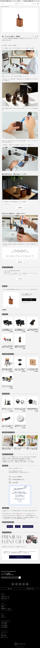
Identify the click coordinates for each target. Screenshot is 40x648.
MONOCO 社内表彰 (4, 623)
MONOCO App (3, 616)
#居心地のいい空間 (18, 461)
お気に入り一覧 (30, 588)
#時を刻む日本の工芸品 (16, 458)
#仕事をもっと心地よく (6, 458)
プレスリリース (3, 632)
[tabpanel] (20, 20)
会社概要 (2, 606)
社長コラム (2, 634)
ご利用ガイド (3, 594)
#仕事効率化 (4, 461)
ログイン (10, 588)
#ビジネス (17, 456)
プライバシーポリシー (4, 599)
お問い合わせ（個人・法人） (5, 596)
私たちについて (3, 605)
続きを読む (20, 207)
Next (36, 21)
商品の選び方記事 (3, 635)
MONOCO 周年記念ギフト (5, 622)
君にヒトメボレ (23, 513)
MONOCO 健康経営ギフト (5, 627)
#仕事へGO (25, 461)
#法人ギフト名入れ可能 (31, 456)
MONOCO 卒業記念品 (4, 625)
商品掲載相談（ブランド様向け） (6, 608)
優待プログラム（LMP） (4, 637)
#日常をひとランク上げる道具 (8, 460)
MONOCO (2, 615)
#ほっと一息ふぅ (11, 461)
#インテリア (4, 456)
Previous (4, 21)
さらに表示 (20, 278)
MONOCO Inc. (18, 646)
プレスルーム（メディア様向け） (6, 609)
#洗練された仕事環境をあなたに (20, 460)
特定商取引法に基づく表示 (5, 598)
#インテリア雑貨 (11, 456)
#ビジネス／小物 (22, 456)
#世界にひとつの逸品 (25, 458)
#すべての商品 (31, 461)
